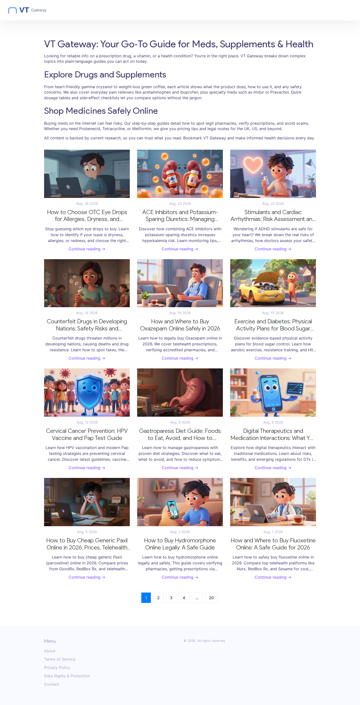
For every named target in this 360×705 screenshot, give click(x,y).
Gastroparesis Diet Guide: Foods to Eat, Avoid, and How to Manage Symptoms (180, 434)
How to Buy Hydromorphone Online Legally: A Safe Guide (180, 544)
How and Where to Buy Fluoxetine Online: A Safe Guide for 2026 (273, 544)
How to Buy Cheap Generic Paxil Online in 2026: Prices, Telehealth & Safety (87, 544)
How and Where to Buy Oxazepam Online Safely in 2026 (180, 325)
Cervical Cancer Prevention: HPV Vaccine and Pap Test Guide (87, 434)
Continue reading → (87, 248)
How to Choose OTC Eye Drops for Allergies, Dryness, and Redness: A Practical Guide (87, 216)
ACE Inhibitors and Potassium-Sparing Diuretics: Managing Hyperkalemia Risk (180, 216)
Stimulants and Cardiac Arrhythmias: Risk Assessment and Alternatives (273, 216)
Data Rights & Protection (67, 675)
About (49, 650)
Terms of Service (59, 659)
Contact (51, 684)
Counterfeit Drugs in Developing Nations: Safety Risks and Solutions (87, 325)
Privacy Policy (57, 667)
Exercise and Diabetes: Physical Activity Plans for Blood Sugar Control (273, 325)
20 (211, 597)
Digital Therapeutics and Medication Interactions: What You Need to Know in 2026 (273, 434)
